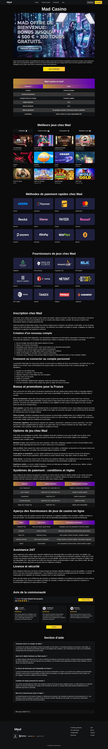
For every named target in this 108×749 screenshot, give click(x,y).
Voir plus (54, 627)
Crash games (63, 130)
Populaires (22, 130)
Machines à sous (84, 130)
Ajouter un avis (86, 599)
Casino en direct (42, 130)
